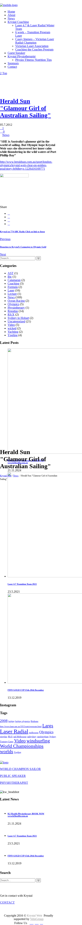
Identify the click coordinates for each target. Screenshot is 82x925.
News (15, 475)
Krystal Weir (5, 475)
